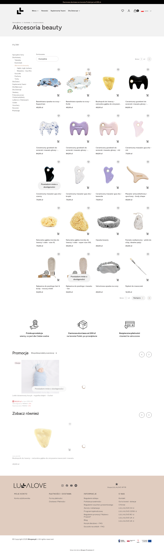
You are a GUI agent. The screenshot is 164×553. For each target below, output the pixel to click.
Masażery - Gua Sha (24, 71)
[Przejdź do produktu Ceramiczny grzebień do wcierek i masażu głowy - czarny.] (138, 82)
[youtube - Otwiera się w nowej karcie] (71, 485)
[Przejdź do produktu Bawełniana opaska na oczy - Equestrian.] (49, 82)
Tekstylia (18, 60)
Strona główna (16, 22)
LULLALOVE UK (126, 521)
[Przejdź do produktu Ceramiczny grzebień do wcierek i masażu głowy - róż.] (109, 129)
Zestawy (15, 92)
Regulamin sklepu (91, 498)
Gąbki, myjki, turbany (24, 68)
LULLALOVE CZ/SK (127, 511)
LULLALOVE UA (126, 518)
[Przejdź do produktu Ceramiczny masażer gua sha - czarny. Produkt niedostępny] (49, 175)
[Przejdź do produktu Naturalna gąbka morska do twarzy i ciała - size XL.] (49, 221)
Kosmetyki (18, 63)
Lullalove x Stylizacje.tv (20, 100)
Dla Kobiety (27, 22)
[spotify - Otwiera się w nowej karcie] (76, 485)
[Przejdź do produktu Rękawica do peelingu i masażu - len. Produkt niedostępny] (79, 267)
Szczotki (18, 74)
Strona (137, 59)
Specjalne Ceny (18, 55)
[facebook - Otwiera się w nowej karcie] (67, 485)
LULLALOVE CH (126, 508)
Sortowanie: (40, 54)
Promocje (16, 111)
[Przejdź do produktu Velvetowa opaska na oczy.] (109, 267)
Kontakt (122, 498)
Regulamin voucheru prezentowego (98, 505)
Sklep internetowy (81, 550)
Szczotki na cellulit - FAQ (94, 526)
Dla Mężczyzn (17, 87)
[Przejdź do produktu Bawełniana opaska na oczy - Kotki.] (79, 82)
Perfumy (18, 76)
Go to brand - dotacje (127, 501)
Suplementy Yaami (19, 84)
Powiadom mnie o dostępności (49, 185)
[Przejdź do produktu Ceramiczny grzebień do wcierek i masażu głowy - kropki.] (49, 129)
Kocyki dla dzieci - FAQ (93, 523)
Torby (17, 79)
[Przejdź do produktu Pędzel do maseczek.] (138, 267)
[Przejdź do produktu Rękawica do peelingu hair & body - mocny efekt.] (49, 267)
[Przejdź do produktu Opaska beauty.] (109, 221)
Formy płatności (55, 498)
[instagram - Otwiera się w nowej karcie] (62, 485)
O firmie (122, 505)
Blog (86, 520)
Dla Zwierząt (16, 90)
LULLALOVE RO (126, 514)
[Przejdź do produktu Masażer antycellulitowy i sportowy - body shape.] (138, 175)
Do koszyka (58, 95)
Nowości (15, 108)
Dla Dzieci (16, 82)
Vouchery (15, 105)
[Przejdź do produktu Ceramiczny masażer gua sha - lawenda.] (109, 175)
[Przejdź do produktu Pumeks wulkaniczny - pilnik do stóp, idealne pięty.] (138, 221)
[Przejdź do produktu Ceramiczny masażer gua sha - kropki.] (79, 175)
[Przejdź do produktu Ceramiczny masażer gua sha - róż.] (138, 129)
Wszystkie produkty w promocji (42, 353)
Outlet (14, 103)
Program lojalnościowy (93, 511)
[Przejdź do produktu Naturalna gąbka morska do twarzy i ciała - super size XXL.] (79, 221)
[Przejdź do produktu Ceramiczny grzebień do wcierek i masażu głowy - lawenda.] (79, 129)
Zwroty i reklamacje (92, 508)
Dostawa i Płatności (57, 501)
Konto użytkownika (22, 498)
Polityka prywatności (92, 501)
